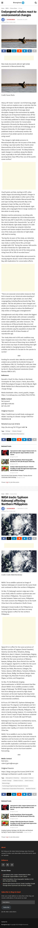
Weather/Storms (30, 788)
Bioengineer (11, 19)
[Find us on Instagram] (12, 864)
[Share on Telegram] (24, 50)
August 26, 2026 (14, 456)
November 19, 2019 (22, 19)
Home (2, 8)
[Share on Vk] (29, 50)
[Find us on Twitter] (7, 864)
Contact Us (4, 921)
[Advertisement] (19, 58)
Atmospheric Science (27, 778)
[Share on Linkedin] (14, 50)
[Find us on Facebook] (3, 864)
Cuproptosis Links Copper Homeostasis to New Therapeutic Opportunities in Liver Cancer (23, 452)
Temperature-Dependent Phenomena (13, 434)
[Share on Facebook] (3, 50)
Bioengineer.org (5, 924)
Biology (20, 8)
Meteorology (6, 783)
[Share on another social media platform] (34, 50)
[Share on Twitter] (9, 50)
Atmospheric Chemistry (12, 778)
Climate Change (16, 431)
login (7, 482)
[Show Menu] (2, 3)
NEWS (7, 8)
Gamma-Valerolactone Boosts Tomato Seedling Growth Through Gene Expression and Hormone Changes (23, 468)
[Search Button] (36, 3)
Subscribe (6, 907)
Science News (13, 8)
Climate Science (18, 780)
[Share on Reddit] (19, 50)
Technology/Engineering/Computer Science (15, 786)
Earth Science (29, 780)
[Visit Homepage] (19, 3)
